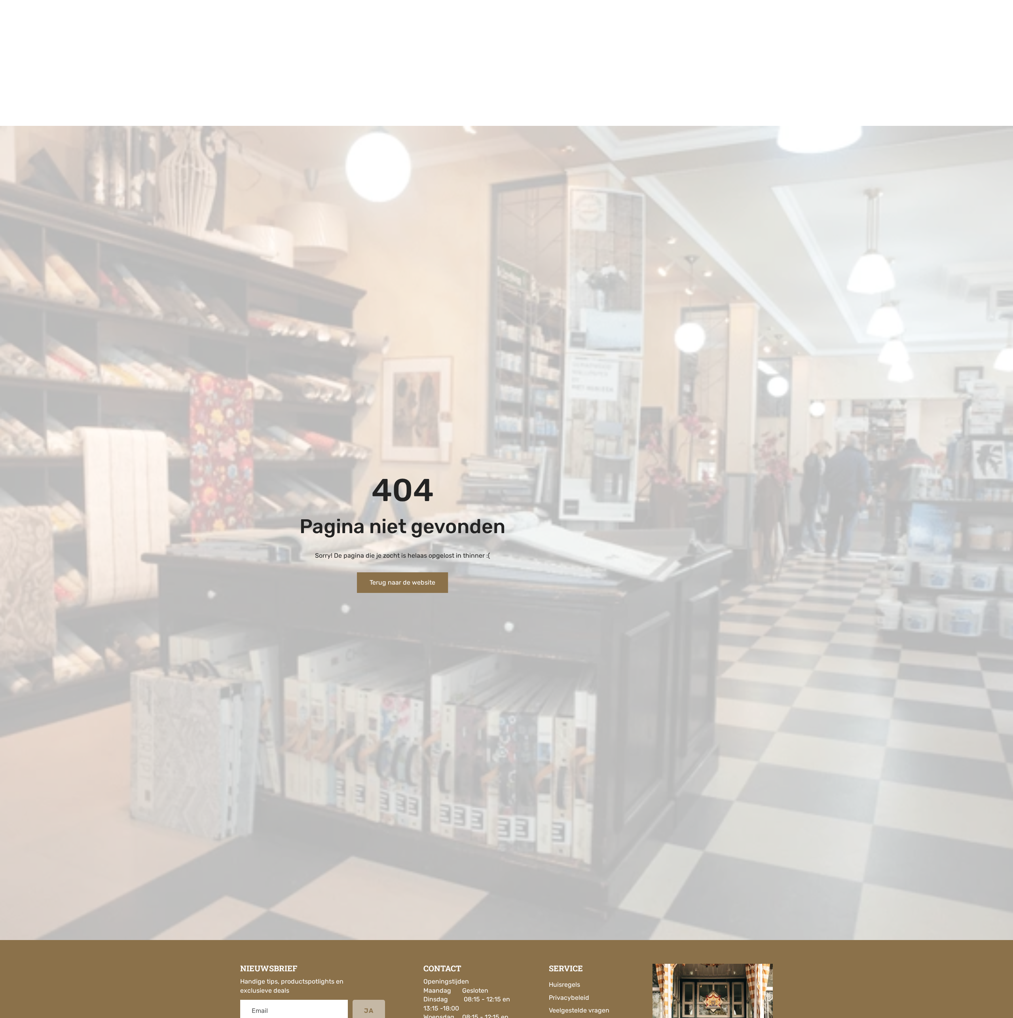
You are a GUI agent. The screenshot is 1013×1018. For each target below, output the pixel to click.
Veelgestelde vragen (579, 1010)
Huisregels (564, 984)
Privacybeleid (569, 997)
